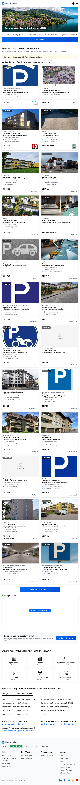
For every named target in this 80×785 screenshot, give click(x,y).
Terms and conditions (68, 764)
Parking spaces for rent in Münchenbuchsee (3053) (19, 699)
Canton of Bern (31, 35)
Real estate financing (28, 758)
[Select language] (73, 3)
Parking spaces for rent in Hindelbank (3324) (56, 707)
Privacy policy (65, 767)
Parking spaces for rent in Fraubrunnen (15, 703)
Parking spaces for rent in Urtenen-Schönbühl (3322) (59, 699)
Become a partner (47, 755)
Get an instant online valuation (12, 724)
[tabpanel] (40, 705)
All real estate (65, 773)
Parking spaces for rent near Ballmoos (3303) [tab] (17, 694)
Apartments (14, 664)
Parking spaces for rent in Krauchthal (15, 710)
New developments (28, 755)
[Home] (2, 34)
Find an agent (6, 766)
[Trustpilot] (40, 746)
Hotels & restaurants (66, 678)
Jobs (61, 761)
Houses (40, 664)
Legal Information (66, 770)
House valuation (7, 755)
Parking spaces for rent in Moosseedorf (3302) (57, 703)
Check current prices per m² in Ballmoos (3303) (57, 724)
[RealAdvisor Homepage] (10, 3)
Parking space (18, 35)
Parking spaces (14, 678)
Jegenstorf (64, 35)
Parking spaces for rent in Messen (53, 710)
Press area (64, 758)
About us (63, 755)
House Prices (6, 763)
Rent (8, 35)
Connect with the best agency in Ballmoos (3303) (19, 731)
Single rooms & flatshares (66, 664)
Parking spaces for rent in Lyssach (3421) (16, 714)
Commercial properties (40, 678)
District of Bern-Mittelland (48, 35)
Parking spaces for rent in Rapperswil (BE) (16, 707)
